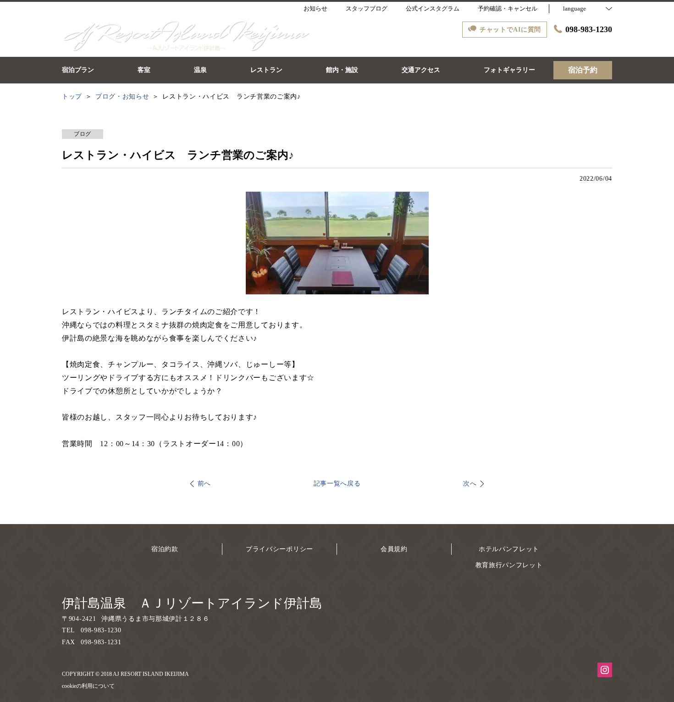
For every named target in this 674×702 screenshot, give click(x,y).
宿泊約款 (164, 549)
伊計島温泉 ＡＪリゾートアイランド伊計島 (192, 603)
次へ (469, 483)
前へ (204, 483)
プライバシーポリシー (279, 549)
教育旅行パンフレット (509, 565)
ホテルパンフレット (509, 549)
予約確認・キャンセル (507, 8)
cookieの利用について (88, 686)
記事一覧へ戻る (337, 483)
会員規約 (394, 549)
